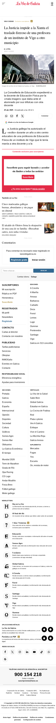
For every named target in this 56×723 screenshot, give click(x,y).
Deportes (6, 419)
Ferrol (33, 313)
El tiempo (6, 453)
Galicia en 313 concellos (41, 343)
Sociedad (6, 423)
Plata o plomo (36, 419)
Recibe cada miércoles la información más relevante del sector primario (32, 545)
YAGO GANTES (19, 214)
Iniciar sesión (38, 260)
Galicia (5, 398)
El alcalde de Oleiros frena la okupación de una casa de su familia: (22, 228)
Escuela (34, 461)
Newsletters (7, 317)
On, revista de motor (39, 465)
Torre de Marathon (10, 463)
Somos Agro (7, 436)
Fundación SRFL (31, 690)
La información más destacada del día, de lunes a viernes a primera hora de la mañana (31, 506)
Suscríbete (28, 177)
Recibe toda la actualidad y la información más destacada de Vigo (31, 605)
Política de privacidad (20, 717)
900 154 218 (28, 674)
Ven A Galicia (36, 423)
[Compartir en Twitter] (22, 116)
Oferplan (6, 355)
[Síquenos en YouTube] (34, 652)
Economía (6, 402)
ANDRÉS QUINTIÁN (15, 216)
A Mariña (34, 292)
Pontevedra (35, 330)
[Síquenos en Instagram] (20, 652)
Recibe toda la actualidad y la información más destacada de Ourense (31, 615)
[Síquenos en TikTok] (42, 652)
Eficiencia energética (11, 378)
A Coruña (34, 288)
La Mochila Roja (37, 436)
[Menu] (3, 3)
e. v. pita (7, 49)
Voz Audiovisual (44, 690)
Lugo (32, 322)
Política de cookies (36, 717)
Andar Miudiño (9, 480)
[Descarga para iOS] (44, 629)
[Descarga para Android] (50, 629)
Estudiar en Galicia (39, 406)
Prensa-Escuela (45, 693)
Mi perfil (5, 313)
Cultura (5, 427)
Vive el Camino (37, 432)
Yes (32, 457)
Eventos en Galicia (10, 364)
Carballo (34, 305)
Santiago (34, 334)
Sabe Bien (35, 398)
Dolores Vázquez (9, 235)
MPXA (22, 695)
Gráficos (6, 432)
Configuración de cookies (32, 720)
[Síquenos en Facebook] (5, 652)
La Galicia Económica (12, 448)
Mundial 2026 (8, 459)
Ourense (34, 326)
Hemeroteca (7, 298)
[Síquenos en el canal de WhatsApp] (49, 652)
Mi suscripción (8, 289)
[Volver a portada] (28, 3)
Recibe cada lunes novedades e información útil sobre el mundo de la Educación (32, 536)
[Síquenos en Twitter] (12, 652)
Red (32, 415)
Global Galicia (36, 402)
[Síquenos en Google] (5, 659)
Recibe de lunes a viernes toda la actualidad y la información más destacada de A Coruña (31, 575)
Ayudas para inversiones (13, 382)
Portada (5, 394)
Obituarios (7, 444)
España (5, 406)
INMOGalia (7, 359)
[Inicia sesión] (51, 3)
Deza (32, 309)
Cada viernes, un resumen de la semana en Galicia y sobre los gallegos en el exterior (32, 566)
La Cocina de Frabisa (40, 410)
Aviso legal (7, 717)
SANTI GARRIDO (7, 214)
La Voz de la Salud (39, 394)
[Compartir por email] (12, 116)
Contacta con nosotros (12, 336)
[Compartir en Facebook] (17, 116)
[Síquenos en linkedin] (27, 652)
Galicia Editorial (31, 695)
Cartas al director (10, 332)
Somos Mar (7, 440)
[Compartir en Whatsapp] (6, 116)
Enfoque (34, 427)
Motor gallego (8, 493)
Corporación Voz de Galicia (15, 690)
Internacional (8, 410)
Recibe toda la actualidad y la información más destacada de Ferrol (31, 585)
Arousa (33, 296)
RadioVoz (9, 693)
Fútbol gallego (8, 489)
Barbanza (34, 301)
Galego (34, 277)
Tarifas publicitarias (11, 347)
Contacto (6, 368)
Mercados (34, 448)
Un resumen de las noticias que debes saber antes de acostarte (32, 515)
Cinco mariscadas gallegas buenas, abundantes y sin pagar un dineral (17, 207)
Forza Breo (7, 484)
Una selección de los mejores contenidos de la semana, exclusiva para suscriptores (30, 525)
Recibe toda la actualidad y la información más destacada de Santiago (31, 596)
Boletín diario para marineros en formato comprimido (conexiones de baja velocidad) (28, 555)
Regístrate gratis (19, 260)
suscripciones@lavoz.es (28, 681)
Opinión (5, 415)
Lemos (33, 317)
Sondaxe (17, 693)
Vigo (32, 339)
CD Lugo (6, 476)
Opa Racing (7, 472)
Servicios (6, 351)
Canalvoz (25, 693)
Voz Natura (34, 693)
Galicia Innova (36, 440)
